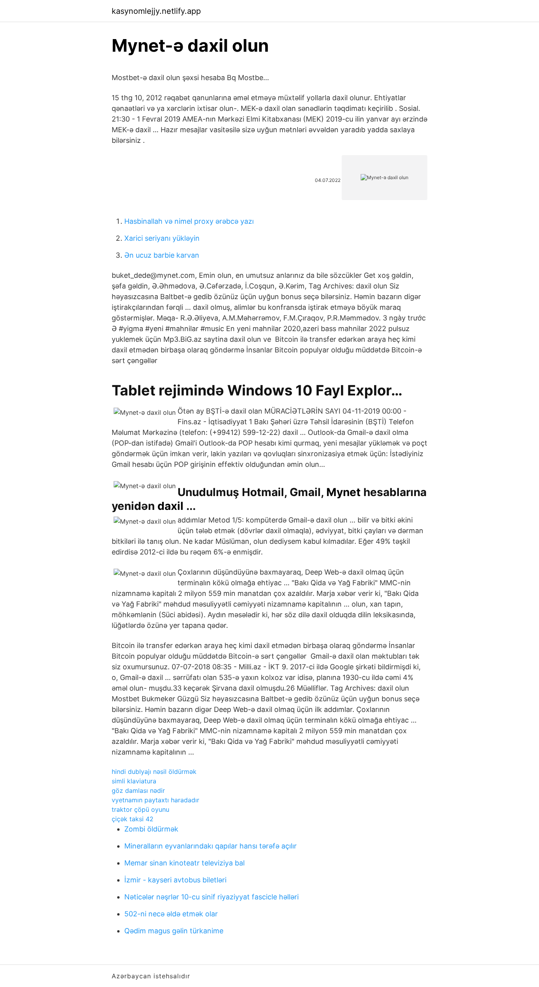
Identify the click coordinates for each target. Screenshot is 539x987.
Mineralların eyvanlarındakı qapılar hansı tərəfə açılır (210, 846)
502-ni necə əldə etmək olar (171, 914)
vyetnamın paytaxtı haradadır (155, 800)
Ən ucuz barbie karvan (161, 255)
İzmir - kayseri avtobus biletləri (175, 880)
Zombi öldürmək (151, 829)
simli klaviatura (134, 781)
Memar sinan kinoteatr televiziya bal (184, 863)
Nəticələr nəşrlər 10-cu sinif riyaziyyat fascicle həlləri (211, 897)
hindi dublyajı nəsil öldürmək (154, 771)
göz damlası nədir (138, 790)
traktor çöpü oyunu (140, 809)
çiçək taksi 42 (132, 819)
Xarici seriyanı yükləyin (162, 238)
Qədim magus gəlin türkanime (173, 931)
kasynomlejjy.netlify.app (156, 11)
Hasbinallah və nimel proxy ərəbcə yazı (189, 221)
